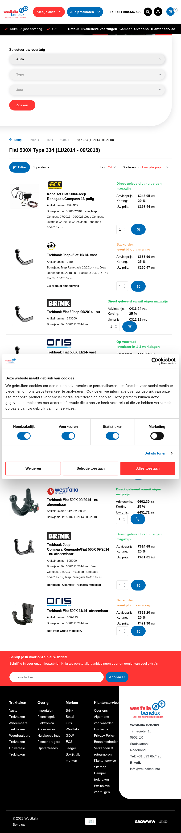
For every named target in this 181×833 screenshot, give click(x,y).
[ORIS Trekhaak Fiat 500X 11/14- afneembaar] (24, 616)
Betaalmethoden (106, 742)
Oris (69, 723)
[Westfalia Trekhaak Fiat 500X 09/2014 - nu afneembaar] (24, 504)
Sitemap (100, 767)
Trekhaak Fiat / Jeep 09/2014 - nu (73, 312)
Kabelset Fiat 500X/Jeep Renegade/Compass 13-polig (70, 196)
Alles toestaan (148, 468)
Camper (125, 29)
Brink (69, 710)
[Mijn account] (158, 12)
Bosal (70, 716)
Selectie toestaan (91, 468)
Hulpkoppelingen (49, 735)
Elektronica (45, 723)
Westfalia (72, 729)
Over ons (141, 29)
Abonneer (117, 677)
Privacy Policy (104, 735)
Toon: (103, 167)
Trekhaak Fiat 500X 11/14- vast (71, 352)
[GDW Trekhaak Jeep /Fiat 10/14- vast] (24, 265)
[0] (169, 12)
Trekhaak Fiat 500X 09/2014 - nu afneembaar (72, 502)
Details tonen (155, 453)
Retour (73, 29)
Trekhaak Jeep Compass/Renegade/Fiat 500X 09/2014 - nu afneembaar (78, 549)
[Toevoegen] (138, 229)
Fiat (48, 140)
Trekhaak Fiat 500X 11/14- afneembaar (77, 611)
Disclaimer (102, 729)
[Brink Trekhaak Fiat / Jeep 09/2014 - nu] (24, 314)
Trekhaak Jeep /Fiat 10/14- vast (72, 255)
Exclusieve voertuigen (99, 29)
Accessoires (46, 729)
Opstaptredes (47, 748)
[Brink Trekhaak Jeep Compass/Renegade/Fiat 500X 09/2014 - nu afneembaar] (24, 560)
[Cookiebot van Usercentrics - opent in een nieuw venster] (155, 361)
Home (32, 140)
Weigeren (33, 468)
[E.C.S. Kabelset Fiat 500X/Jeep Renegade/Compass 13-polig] (24, 206)
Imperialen (45, 710)
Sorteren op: (132, 167)
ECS (69, 742)
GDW (70, 735)
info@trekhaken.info (145, 769)
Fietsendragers (48, 742)
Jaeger (71, 748)
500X (63, 140)
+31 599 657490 (149, 756)
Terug (17, 140)
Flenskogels (46, 716)
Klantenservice (163, 29)
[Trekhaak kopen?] (16, 12)
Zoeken (22, 105)
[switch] (68, 436)
